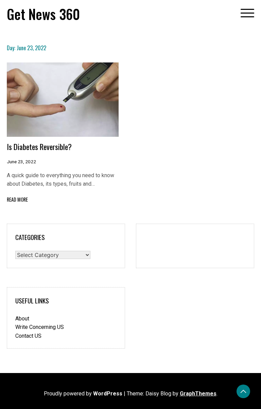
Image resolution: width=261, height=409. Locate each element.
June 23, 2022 (21, 161)
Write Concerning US (39, 327)
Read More (17, 199)
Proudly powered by (83, 393)
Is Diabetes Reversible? (39, 146)
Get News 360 (43, 14)
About (22, 318)
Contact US (28, 336)
